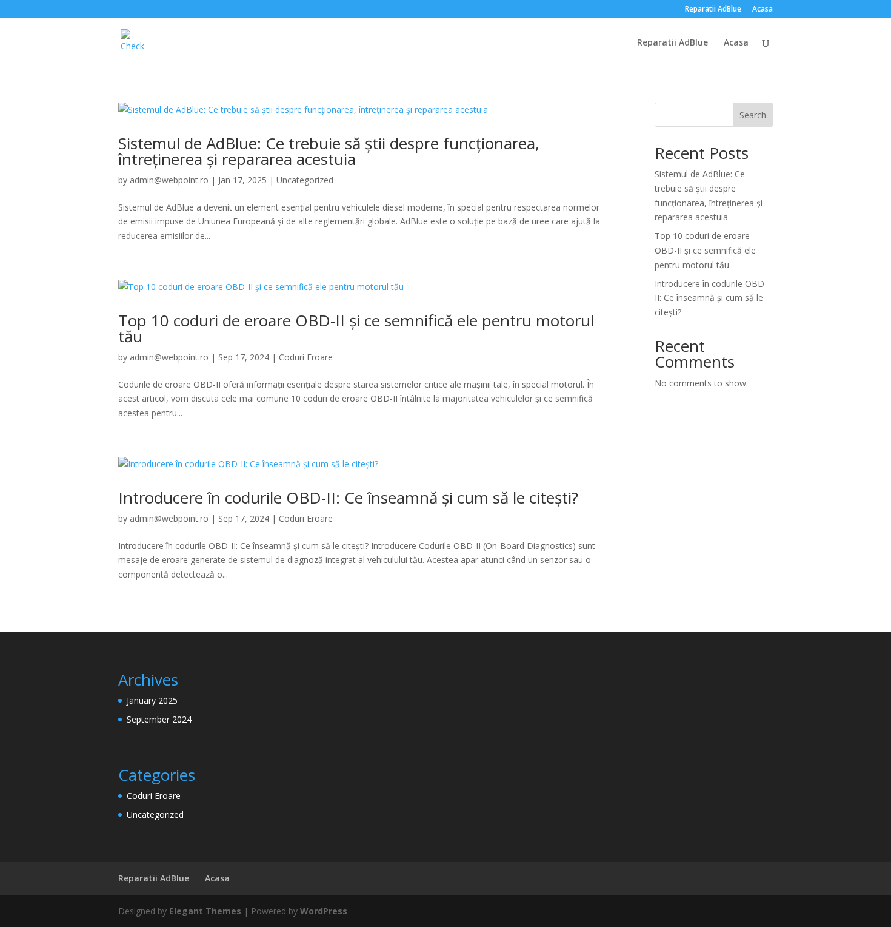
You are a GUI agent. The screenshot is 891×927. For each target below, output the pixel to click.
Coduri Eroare (306, 357)
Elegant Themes (205, 911)
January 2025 (152, 700)
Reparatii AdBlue (713, 9)
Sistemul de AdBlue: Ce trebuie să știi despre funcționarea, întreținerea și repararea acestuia (328, 151)
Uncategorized (304, 180)
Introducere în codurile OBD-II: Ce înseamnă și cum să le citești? (348, 497)
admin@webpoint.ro (169, 180)
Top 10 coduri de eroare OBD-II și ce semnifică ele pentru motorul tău (356, 328)
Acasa (762, 9)
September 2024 (159, 719)
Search (752, 115)
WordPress (323, 911)
